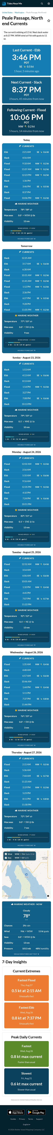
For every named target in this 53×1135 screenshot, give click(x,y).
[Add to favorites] (49, 21)
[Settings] (49, 3)
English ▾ (26, 1124)
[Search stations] (42, 3)
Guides (13, 1119)
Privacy (22, 1119)
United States (7, 12)
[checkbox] (19, 854)
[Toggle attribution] (48, 896)
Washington (19, 12)
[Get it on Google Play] (36, 1112)
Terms (30, 1119)
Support (39, 1119)
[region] (26, 874)
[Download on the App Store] (15, 1112)
